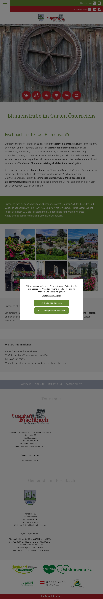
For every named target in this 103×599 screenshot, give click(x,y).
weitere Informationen (51, 296)
